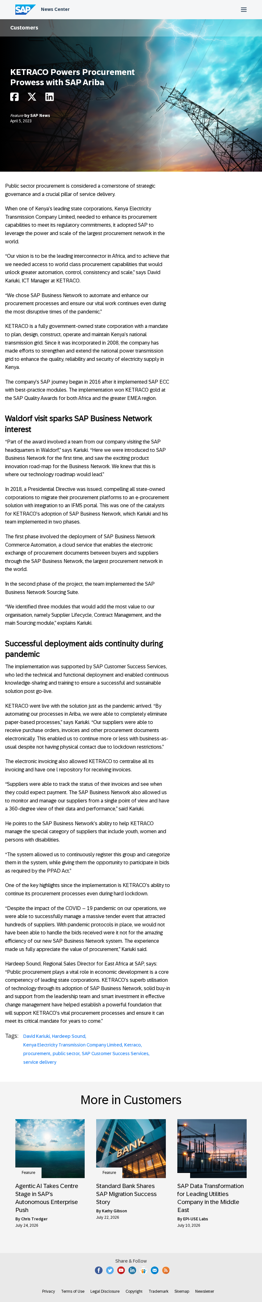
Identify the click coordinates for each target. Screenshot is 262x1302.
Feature (17, 115)
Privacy (48, 1291)
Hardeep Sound (68, 1036)
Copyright (134, 1291)
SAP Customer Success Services (115, 1053)
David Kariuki (36, 1036)
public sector (66, 1053)
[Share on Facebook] (14, 98)
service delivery (39, 1062)
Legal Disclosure (104, 1291)
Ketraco (132, 1044)
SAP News (40, 115)
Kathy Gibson (114, 1211)
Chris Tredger (34, 1219)
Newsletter (204, 1291)
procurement (36, 1053)
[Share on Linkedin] (49, 98)
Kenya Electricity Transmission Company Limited (72, 1044)
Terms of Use (72, 1291)
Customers (24, 27)
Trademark (158, 1291)
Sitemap (181, 1291)
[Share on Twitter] (32, 98)
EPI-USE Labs (195, 1219)
